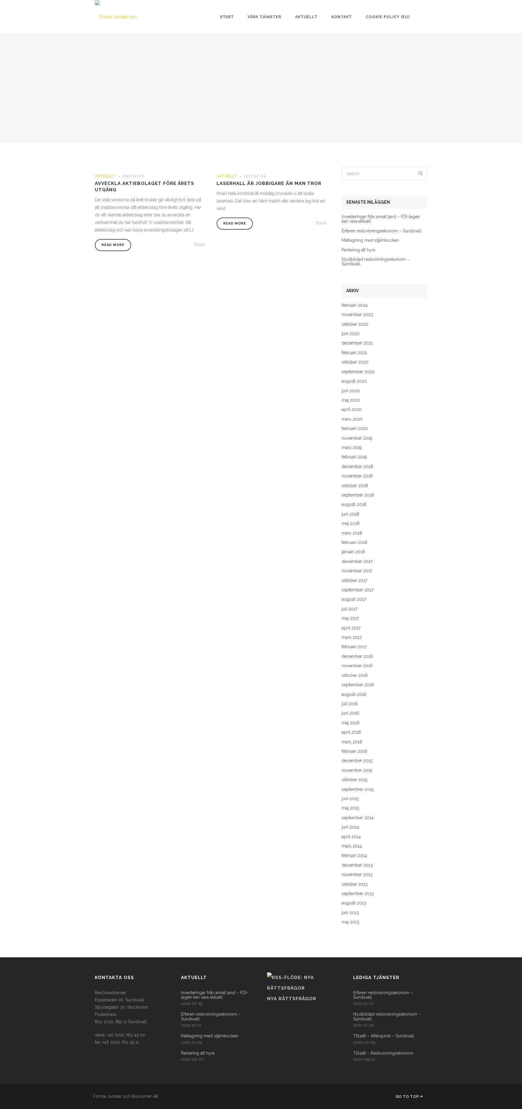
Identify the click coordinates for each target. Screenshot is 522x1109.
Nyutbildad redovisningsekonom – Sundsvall (375, 261)
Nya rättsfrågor (291, 998)
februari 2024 (355, 305)
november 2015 (357, 770)
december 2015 (357, 760)
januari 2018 (353, 552)
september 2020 (358, 372)
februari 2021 (354, 353)
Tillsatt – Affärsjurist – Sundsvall (383, 1036)
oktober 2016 (355, 675)
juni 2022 (350, 333)
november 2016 (357, 666)
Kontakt (341, 17)
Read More (113, 245)
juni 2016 (350, 713)
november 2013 (357, 874)
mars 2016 (352, 742)
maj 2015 (350, 808)
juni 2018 (350, 514)
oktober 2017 (354, 580)
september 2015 (357, 789)
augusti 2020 (354, 381)
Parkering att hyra (358, 250)
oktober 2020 (355, 362)
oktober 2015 (354, 780)
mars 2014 (352, 846)
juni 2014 (350, 827)
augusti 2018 (354, 504)
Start (227, 17)
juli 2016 (350, 704)
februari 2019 (354, 457)
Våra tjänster (264, 17)
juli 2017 (349, 609)
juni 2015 (350, 799)
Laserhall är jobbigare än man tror (269, 183)
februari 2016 (354, 751)
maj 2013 (350, 922)
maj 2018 (350, 523)
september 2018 (358, 495)
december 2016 (357, 656)
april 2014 (351, 837)
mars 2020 (352, 419)
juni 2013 (350, 912)
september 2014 (358, 818)
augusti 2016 (354, 694)
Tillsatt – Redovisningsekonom (383, 1053)
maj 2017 (350, 618)
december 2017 (357, 561)
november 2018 (357, 476)
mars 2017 (352, 637)
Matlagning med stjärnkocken (370, 240)
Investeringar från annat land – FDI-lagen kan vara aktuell (381, 219)
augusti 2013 (354, 903)
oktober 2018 (355, 485)
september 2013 (358, 893)
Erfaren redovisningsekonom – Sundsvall (381, 231)
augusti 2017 (354, 599)
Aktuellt (306, 17)
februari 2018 (354, 542)
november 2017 (357, 571)
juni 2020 (351, 391)
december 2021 (357, 343)
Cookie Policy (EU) (388, 17)
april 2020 (352, 409)
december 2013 (357, 865)
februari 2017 (354, 647)
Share (199, 244)
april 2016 (351, 732)
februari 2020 (355, 428)
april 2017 (351, 628)
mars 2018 (352, 533)
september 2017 (357, 590)
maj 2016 (350, 723)
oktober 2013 (355, 884)
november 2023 (357, 314)
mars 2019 (352, 447)
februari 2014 (354, 855)
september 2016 (358, 685)
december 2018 (357, 466)
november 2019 (357, 438)
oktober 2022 (355, 324)
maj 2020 (351, 400)
